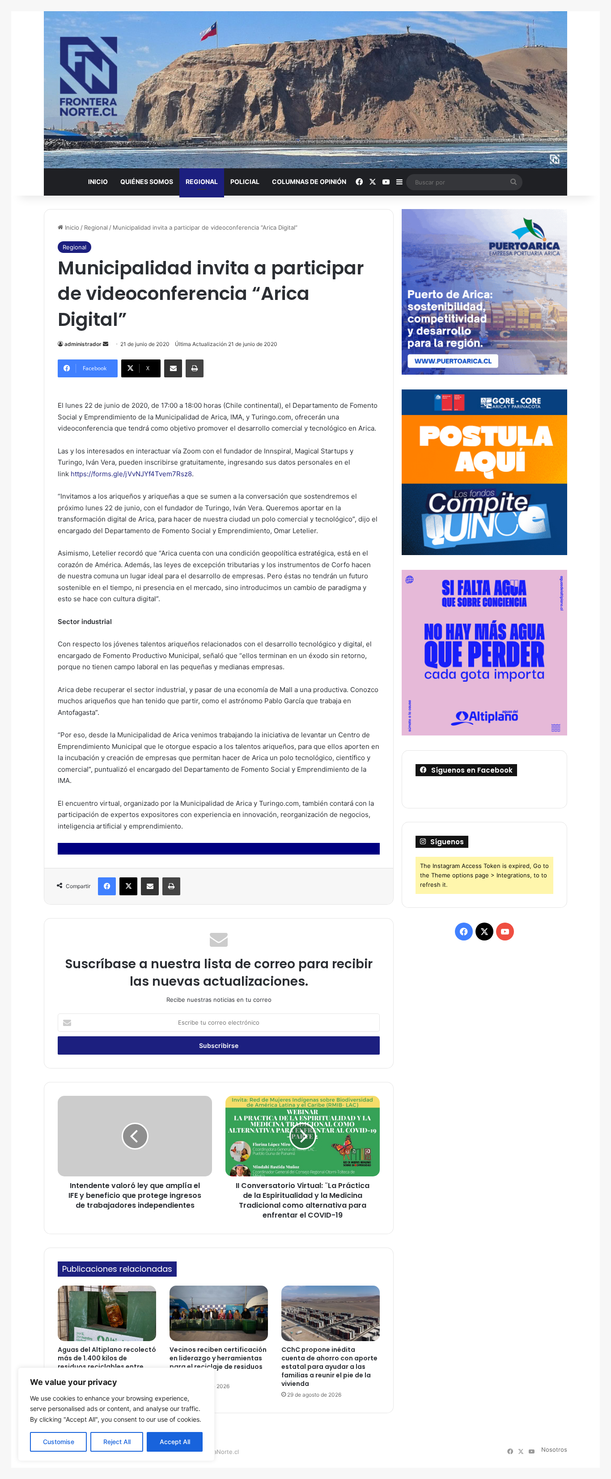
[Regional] (305, 89)
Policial (244, 181)
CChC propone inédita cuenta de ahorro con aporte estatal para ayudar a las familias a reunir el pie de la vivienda (329, 1366)
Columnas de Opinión (309, 181)
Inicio (98, 181)
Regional (202, 181)
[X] (128, 886)
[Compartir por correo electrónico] (173, 368)
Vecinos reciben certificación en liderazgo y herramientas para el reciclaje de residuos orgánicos (218, 1362)
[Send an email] (105, 344)
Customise (58, 1441)
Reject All (117, 1441)
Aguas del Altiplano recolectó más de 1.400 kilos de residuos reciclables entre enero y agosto (107, 1362)
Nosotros (554, 1449)
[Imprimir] (195, 368)
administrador (83, 344)
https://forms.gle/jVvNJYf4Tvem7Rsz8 (131, 474)
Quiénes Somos (146, 181)
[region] (116, 1414)
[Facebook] (107, 886)
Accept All (175, 1441)
